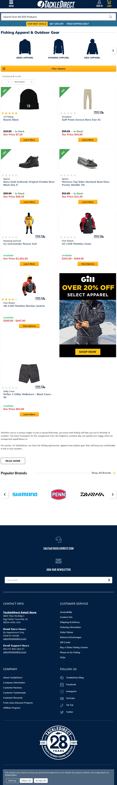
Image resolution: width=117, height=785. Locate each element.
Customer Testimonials (14, 692)
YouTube (70, 698)
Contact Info (66, 617)
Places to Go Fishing (70, 652)
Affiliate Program (11, 707)
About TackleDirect (12, 677)
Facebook (71, 684)
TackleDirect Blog (75, 677)
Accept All (41, 780)
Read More (12, 460)
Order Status (66, 632)
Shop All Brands (102, 472)
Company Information (14, 682)
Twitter (69, 712)
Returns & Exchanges (70, 637)
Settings (12, 780)
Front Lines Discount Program (18, 702)
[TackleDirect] (56, 4)
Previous (4, 50)
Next (113, 50)
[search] (110, 16)
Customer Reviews (12, 687)
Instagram (71, 691)
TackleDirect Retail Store (19, 612)
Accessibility (66, 612)
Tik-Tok (69, 705)
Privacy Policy (10, 775)
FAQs (62, 657)
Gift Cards (65, 642)
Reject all (26, 780)
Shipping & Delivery (70, 622)
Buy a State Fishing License (74, 647)
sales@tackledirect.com (14, 638)
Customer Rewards (13, 697)
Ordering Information (70, 627)
